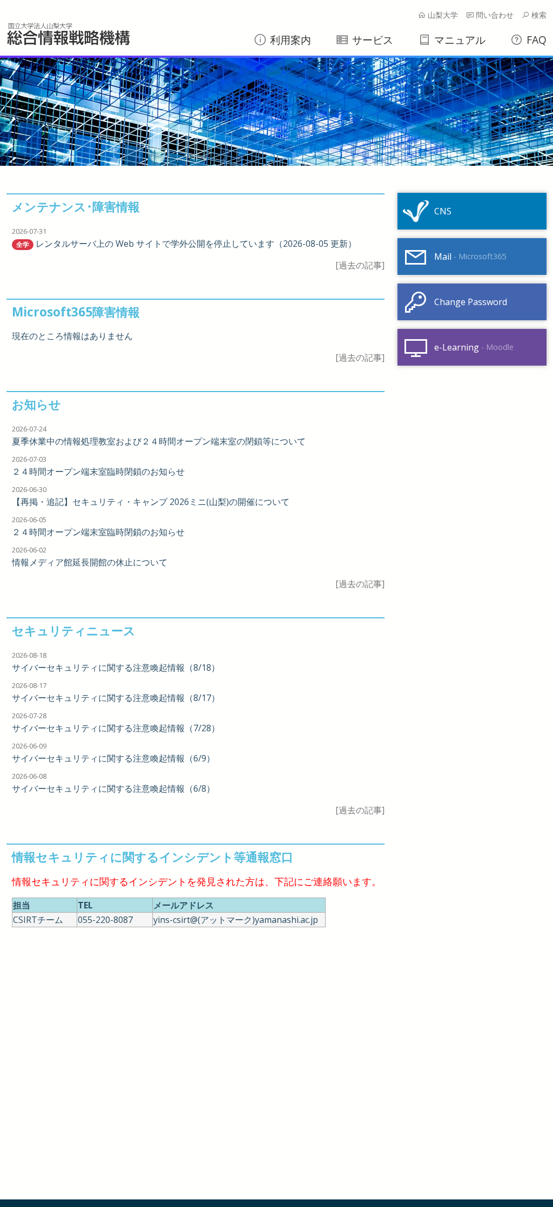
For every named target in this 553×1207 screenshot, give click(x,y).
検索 (538, 15)
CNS (442, 211)
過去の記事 (360, 265)
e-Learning (474, 347)
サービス (371, 39)
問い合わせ (494, 15)
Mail (470, 256)
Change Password (470, 302)
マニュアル (458, 39)
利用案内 (289, 39)
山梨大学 (442, 15)
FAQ (535, 39)
